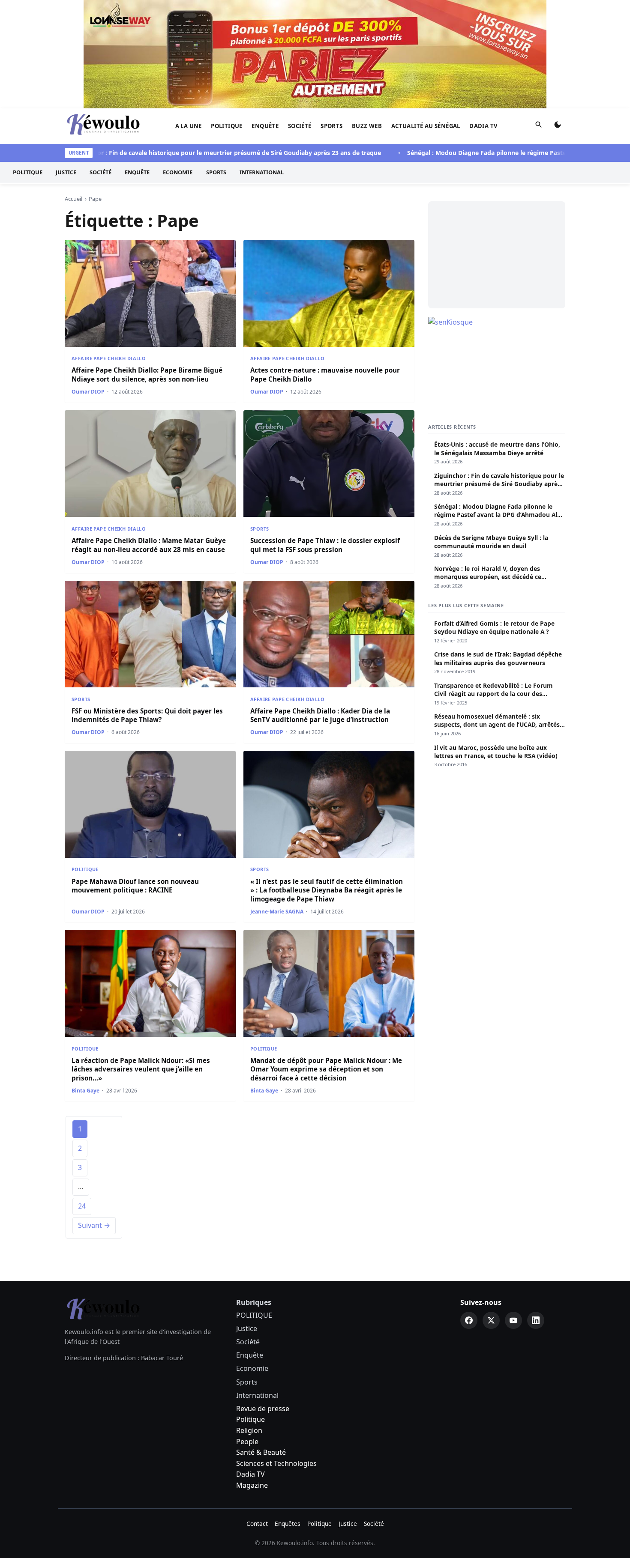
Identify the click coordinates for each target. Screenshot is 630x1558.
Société (300, 126)
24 (82, 1206)
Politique (250, 1419)
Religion (249, 1430)
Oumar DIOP (88, 391)
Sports (331, 126)
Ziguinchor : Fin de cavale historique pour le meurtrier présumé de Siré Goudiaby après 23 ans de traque (195, 153)
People (247, 1441)
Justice (66, 172)
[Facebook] (468, 1320)
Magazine (252, 1485)
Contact (257, 1523)
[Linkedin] (535, 1320)
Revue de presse (262, 1408)
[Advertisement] (496, 254)
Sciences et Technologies (276, 1463)
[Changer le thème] (557, 126)
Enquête (265, 126)
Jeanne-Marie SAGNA (276, 911)
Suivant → (94, 1225)
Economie (177, 172)
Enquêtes (287, 1523)
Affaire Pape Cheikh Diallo (109, 358)
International (262, 172)
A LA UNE (188, 126)
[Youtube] (513, 1320)
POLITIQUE (227, 126)
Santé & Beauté (261, 1452)
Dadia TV (483, 126)
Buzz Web (367, 126)
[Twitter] (491, 1320)
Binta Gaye (85, 1090)
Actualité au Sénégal (425, 126)
